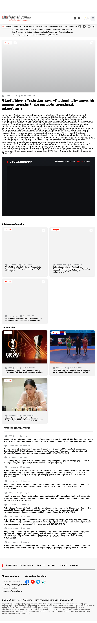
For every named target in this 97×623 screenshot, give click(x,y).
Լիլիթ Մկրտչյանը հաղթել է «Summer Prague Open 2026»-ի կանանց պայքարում (23, 419)
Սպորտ (8, 43)
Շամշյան (26, 436)
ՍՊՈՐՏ (63, 565)
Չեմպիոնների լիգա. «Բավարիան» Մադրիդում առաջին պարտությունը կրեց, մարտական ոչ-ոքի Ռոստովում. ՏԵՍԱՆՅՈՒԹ (71, 270)
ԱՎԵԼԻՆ (74, 565)
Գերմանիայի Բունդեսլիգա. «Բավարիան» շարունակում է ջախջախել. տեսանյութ (23, 319)
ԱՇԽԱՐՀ (40, 565)
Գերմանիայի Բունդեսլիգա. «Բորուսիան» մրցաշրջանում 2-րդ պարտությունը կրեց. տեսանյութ (23, 269)
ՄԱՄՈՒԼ (52, 565)
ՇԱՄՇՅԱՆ (11, 565)
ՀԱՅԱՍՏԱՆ (26, 565)
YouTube (79, 161)
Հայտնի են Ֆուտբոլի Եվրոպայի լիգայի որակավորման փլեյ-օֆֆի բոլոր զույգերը (23, 371)
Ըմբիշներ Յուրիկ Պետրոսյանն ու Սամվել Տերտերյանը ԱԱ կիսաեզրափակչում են (71, 371)
